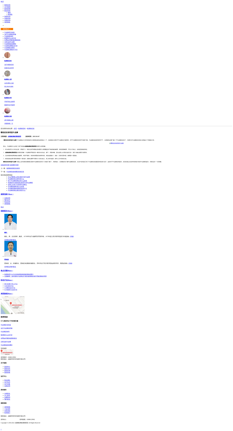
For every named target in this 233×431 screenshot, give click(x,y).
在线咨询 (7, 18)
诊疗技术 (7, 382)
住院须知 (7, 411)
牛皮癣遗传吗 (8, 36)
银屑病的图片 (29, 274)
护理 (12, 68)
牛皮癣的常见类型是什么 (16, 179)
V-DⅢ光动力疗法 (9, 288)
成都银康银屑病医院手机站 (9, 426)
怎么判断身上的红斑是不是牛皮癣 (19, 177)
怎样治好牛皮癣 (9, 42)
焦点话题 (4, 271)
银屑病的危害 (42, 276)
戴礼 (9, 12)
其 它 (11, 123)
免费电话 (7, 397)
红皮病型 (12, 101)
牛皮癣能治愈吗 (9, 47)
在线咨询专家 (5, 165)
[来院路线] (13, 313)
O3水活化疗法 (8, 286)
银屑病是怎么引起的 (10, 274)
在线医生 (7, 393)
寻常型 (6, 101)
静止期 (11, 120)
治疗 (5, 64)
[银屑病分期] (7, 113)
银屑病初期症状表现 (13, 168)
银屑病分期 (8, 116)
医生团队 (7, 380)
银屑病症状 (30, 128)
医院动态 (7, 368)
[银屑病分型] (7, 94)
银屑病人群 (8, 79)
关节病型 (12, 105)
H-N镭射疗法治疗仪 (10, 289)
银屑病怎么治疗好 (10, 38)
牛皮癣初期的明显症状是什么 (17, 188)
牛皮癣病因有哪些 (10, 44)
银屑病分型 (8, 98)
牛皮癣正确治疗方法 (10, 49)
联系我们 (7, 412)
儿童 (12, 83)
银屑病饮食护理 (33, 276)
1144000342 (10, 419)
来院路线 (7, 22)
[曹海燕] (10, 256)
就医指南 (4, 194)
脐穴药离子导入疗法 (10, 284)
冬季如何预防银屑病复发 (12, 40)
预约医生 (13, 240)
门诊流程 (7, 409)
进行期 (6, 120)
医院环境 (7, 370)
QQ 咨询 (7, 395)
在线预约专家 (14, 165)
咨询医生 (7, 240)
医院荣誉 (7, 372)
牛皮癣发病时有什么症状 (16, 186)
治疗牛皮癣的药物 (10, 34)
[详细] (72, 236)
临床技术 (7, 16)
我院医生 (4, 211)
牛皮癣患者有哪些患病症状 (15, 171)
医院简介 (7, 366)
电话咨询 (7, 202)
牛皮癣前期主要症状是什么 (16, 190)
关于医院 (7, 7)
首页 (15, 128)
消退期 (6, 123)
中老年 (11, 86)
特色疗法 (4, 280)
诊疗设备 (7, 384)
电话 (2, 1)
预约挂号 (7, 200)
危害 (5, 68)
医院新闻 (7, 9)
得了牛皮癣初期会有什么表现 (17, 181)
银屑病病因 (21, 274)
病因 (9, 64)
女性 (5, 83)
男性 (9, 83)
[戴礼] (10, 229)
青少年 (6, 86)
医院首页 (7, 5)
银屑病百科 (8, 61)
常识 (9, 68)
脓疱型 (6, 105)
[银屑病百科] (7, 57)
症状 (12, 64)
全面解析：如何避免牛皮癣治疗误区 (16, 276)
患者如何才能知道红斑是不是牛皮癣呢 (20, 182)
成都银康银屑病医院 (14, 136)
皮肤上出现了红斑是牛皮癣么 (17, 184)
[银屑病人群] (7, 76)
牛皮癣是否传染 (9, 32)
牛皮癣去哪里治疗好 (10, 46)
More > (11, 194)
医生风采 (7, 10)
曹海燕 (10, 14)
